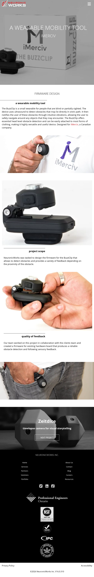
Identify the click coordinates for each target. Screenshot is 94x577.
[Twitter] (41, 486)
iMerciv (74, 124)
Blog (69, 471)
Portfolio (24, 479)
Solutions (25, 475)
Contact (69, 467)
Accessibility (86, 565)
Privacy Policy (8, 565)
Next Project (47, 437)
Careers (69, 475)
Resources (69, 479)
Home (24, 462)
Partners (24, 471)
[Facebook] (52, 486)
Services (24, 467)
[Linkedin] (47, 486)
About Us (69, 462)
